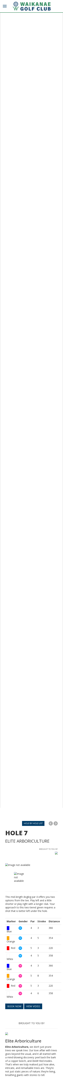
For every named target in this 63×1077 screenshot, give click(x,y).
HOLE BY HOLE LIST (33, 823)
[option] (31, 865)
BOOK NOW (14, 1006)
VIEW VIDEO (33, 1006)
